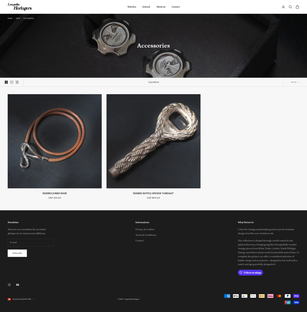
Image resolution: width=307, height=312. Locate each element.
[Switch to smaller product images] (11, 82)
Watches (131, 7)
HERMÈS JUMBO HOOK (55, 193)
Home (10, 18)
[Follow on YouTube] (17, 284)
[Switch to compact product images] (17, 82)
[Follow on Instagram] (9, 284)
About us (161, 7)
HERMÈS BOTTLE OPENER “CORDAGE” (153, 193)
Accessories (28, 18)
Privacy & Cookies (144, 229)
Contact (176, 7)
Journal (146, 7)
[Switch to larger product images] (6, 82)
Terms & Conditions (145, 235)
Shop (18, 18)
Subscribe (17, 253)
